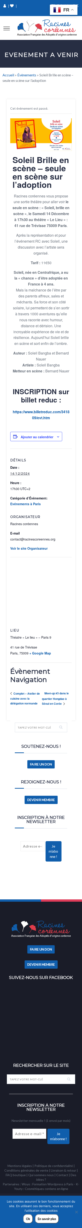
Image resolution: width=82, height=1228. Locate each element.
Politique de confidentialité (53, 1166)
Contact (62, 1175)
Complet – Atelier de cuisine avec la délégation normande (25, 698)
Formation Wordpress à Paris (52, 1184)
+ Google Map (40, 653)
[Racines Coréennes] (47, 28)
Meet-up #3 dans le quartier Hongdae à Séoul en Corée (55, 698)
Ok (28, 1219)
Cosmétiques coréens (40, 1189)
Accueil (8, 75)
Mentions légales (20, 1166)
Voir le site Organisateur (29, 548)
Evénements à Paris (25, 504)
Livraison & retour (63, 1170)
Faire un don (41, 764)
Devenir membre (41, 800)
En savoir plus (47, 1219)
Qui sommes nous (41, 1175)
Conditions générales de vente (26, 1170)
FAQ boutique (16, 1175)
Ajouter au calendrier (37, 437)
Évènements (26, 75)
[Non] (76, 1212)
